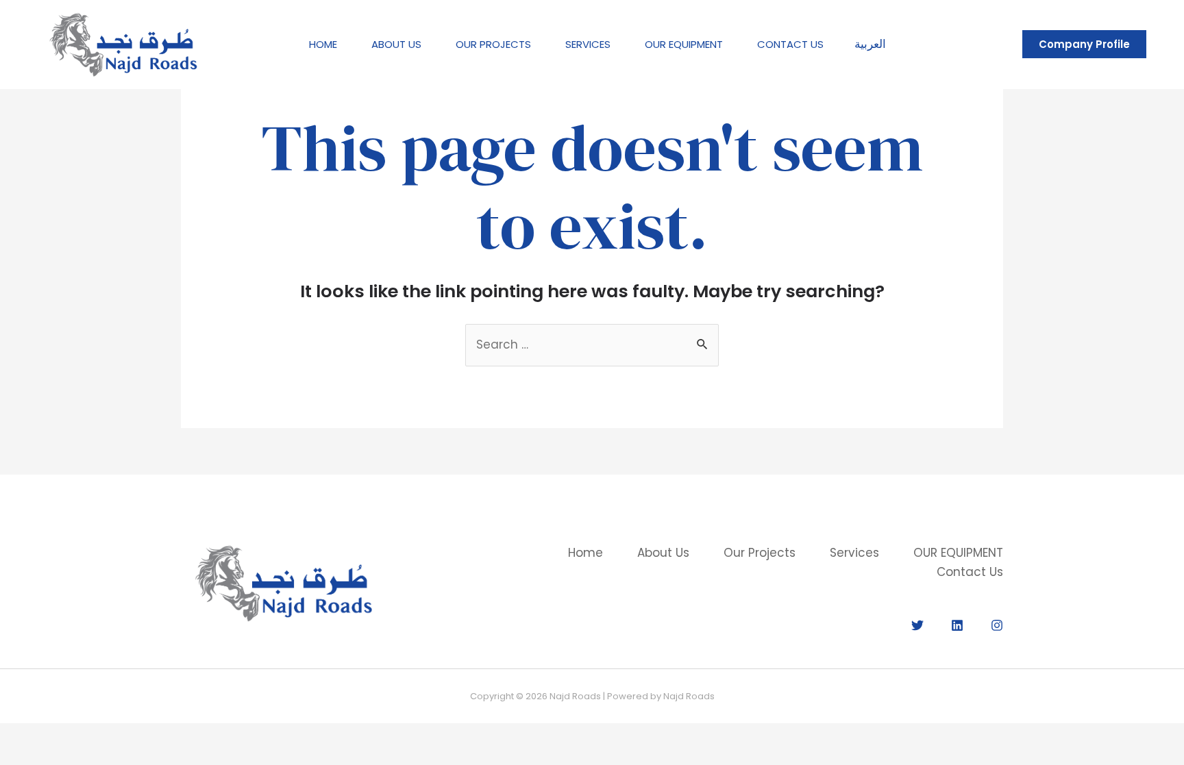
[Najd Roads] (123, 43)
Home (323, 44)
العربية (870, 44)
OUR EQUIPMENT (684, 44)
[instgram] (997, 625)
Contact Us (790, 44)
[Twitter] (917, 625)
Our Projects (493, 44)
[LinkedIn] (957, 625)
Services (587, 44)
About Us (396, 44)
